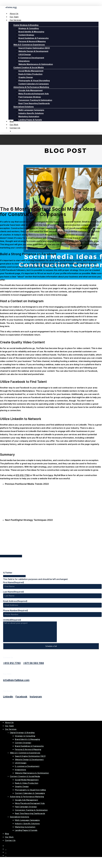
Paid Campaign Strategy (26, 806)
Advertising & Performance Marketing (27, 796)
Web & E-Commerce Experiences (25, 752)
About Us (9, 722)
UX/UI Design (20, 763)
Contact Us (10, 840)
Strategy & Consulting (25, 736)
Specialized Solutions (19, 816)
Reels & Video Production (26, 783)
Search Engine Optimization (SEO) (30, 756)
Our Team (9, 726)
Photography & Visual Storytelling (30, 790)
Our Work (9, 837)
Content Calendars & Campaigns (30, 793)
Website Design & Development (29, 759)
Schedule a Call (51, 646)
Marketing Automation (25, 827)
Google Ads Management (26, 800)
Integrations (20, 769)
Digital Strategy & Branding (22, 732)
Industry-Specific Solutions (27, 823)
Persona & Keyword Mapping (28, 749)
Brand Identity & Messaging (27, 739)
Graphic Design (22, 786)
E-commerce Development (27, 766)
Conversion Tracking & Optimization (31, 810)
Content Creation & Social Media (25, 776)
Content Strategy (23, 742)
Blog (7, 833)
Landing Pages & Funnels (26, 830)
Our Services (10, 729)
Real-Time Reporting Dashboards (30, 813)
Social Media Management (27, 779)
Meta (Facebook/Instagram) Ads (30, 803)
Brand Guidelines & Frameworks (29, 746)
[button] (12, 662)
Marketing (51, 283)
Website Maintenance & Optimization (32, 773)
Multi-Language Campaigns (27, 820)
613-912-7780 (23, 475)
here (50, 475)
